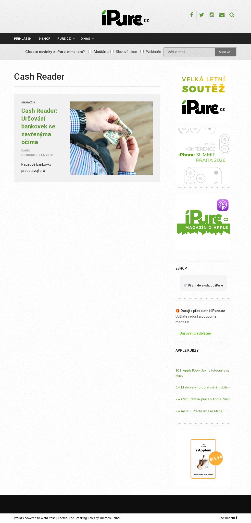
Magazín (28, 102)
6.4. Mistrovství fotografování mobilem (203, 387)
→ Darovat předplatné (193, 333)
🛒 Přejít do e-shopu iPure (203, 285)
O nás (85, 38)
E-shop (44, 38)
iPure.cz (63, 38)
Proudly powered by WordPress (35, 518)
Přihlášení (23, 38)
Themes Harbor (110, 518)
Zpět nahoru (227, 518)
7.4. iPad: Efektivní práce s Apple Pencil (203, 399)
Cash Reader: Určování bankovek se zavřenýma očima (39, 126)
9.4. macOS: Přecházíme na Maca (199, 411)
